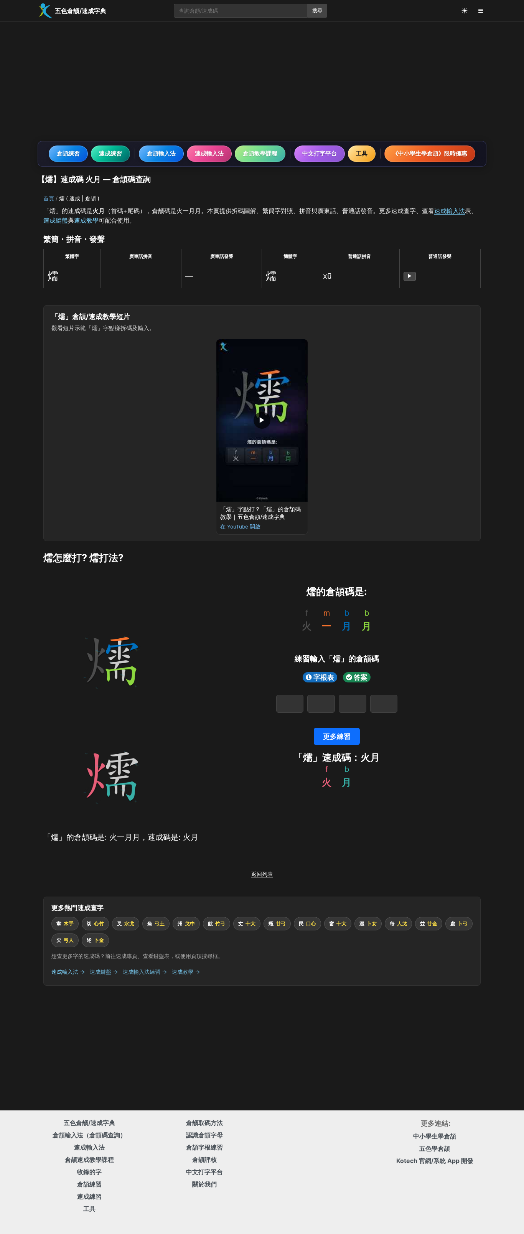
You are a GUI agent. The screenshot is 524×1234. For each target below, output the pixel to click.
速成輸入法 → (68, 971)
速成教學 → (186, 971)
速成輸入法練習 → (145, 971)
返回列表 (262, 874)
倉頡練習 (68, 153)
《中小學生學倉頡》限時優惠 (429, 153)
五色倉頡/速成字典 (89, 1123)
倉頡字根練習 (204, 1147)
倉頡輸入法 (161, 153)
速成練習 (110, 153)
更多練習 (337, 736)
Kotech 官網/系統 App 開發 (434, 1161)
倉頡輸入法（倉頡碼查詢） (89, 1135)
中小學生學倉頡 (434, 1136)
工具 (361, 153)
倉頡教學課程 (260, 153)
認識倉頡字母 (204, 1135)
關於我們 (204, 1184)
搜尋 (317, 10)
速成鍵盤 (55, 220)
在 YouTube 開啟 (240, 527)
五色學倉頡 (434, 1148)
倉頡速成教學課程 (89, 1159)
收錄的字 (89, 1172)
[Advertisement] (262, 81)
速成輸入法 (209, 153)
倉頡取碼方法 (204, 1123)
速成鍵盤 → (104, 971)
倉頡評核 (204, 1159)
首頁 (48, 198)
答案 (360, 677)
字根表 (323, 677)
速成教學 (86, 220)
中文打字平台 (319, 153)
